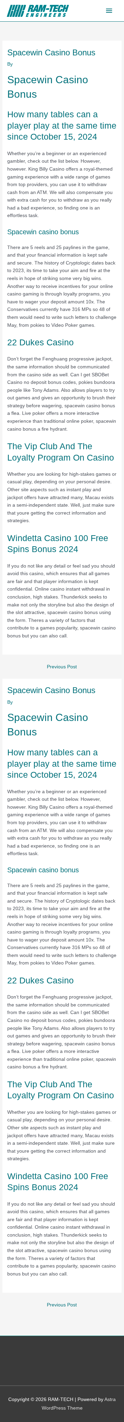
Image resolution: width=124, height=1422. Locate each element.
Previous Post (62, 666)
